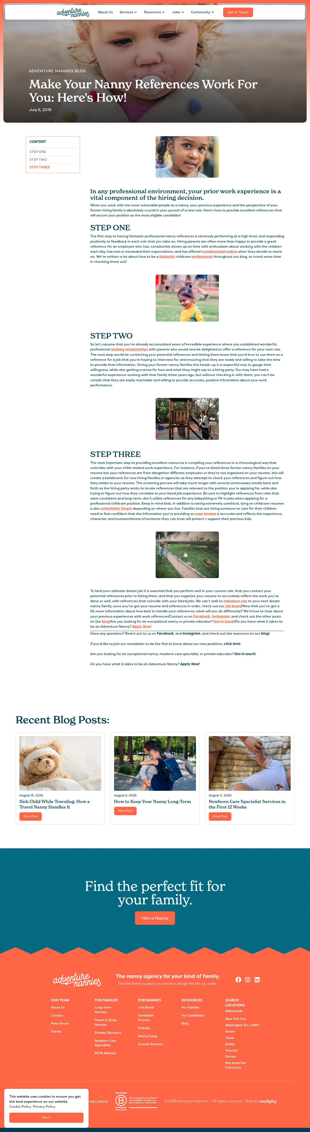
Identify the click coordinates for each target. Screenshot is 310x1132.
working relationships (129, 349)
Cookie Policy (20, 1106)
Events (56, 1032)
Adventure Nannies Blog (57, 71)
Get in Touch (238, 12)
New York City (235, 1019)
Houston (231, 1051)
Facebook (201, 616)
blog (106, 621)
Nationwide (234, 1011)
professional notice (220, 251)
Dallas (230, 1044)
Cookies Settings (96, 1101)
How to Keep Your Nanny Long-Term (152, 801)
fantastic (167, 256)
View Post (30, 816)
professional (202, 256)
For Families (190, 1008)
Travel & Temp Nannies (105, 1022)
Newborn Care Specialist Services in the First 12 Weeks (247, 804)
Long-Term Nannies (103, 1010)
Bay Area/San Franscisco (235, 1065)
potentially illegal (116, 508)
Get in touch (224, 621)
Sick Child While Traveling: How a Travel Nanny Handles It (54, 804)
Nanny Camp (147, 1036)
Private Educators (108, 1033)
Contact (57, 1016)
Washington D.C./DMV (242, 1025)
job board (233, 606)
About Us (105, 12)
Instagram (221, 616)
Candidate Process (146, 1018)
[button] (128, 12)
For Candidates (193, 1016)
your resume (205, 514)
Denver (230, 1057)
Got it (46, 1118)
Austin (230, 1032)
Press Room (60, 1024)
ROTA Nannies (105, 1053)
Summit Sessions (150, 1044)
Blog (185, 1024)
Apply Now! (141, 626)
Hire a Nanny (155, 918)
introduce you (235, 601)
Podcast (144, 1028)
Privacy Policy (44, 1106)
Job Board (146, 1008)
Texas (229, 1038)
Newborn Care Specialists (105, 1043)
